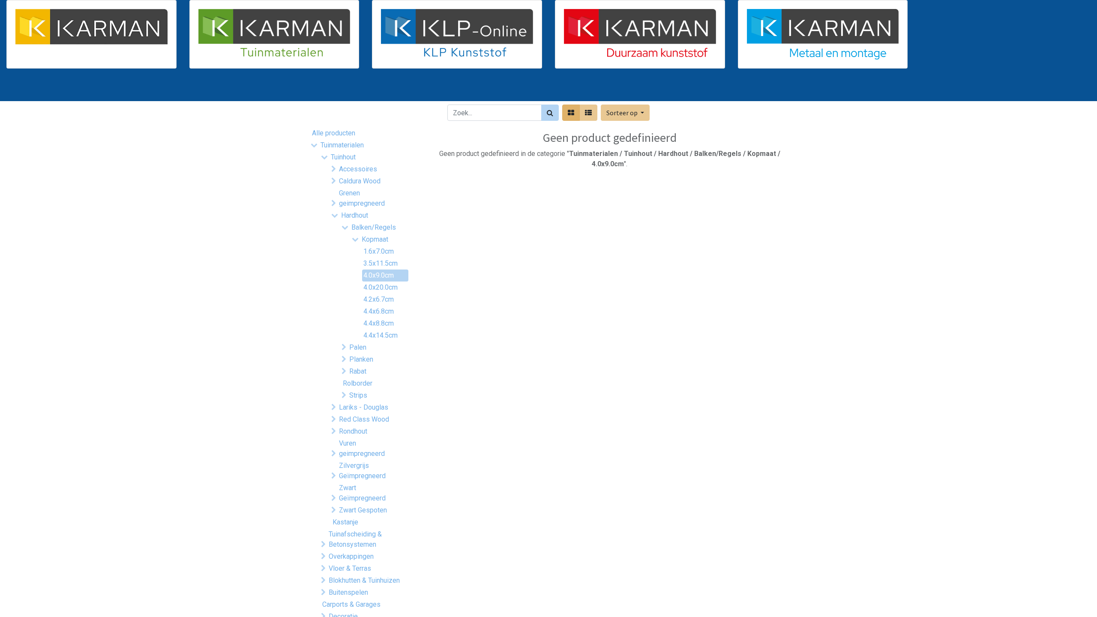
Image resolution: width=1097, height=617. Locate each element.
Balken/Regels (373, 227)
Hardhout (354, 215)
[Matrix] (571, 113)
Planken (361, 359)
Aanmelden (762, 88)
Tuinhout (343, 157)
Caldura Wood (360, 181)
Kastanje (345, 522)
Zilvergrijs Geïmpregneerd (362, 470)
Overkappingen (351, 556)
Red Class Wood (364, 419)
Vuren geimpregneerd (362, 448)
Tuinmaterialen (342, 145)
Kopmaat (375, 239)
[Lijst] (588, 113)
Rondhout (353, 431)
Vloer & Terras (350, 568)
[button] (625, 113)
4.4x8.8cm (378, 323)
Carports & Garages (351, 604)
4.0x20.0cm (380, 287)
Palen (357, 347)
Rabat (357, 371)
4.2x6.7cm (378, 299)
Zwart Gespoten (363, 510)
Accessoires (358, 169)
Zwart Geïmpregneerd (362, 493)
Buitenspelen (348, 592)
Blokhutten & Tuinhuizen (364, 580)
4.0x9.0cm (378, 275)
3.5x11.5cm (380, 263)
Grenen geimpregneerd (362, 198)
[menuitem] (333, 88)
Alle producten (333, 133)
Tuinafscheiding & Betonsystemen (355, 539)
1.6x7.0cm (378, 251)
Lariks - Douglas (363, 407)
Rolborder (357, 383)
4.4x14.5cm (380, 335)
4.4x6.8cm (378, 311)
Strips (358, 395)
